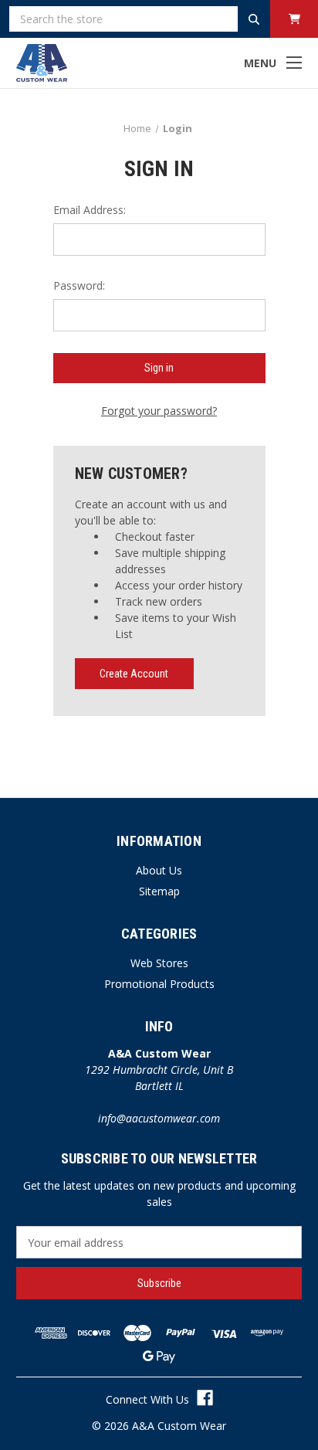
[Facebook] (205, 1398)
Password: (79, 285)
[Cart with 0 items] (294, 19)
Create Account (134, 673)
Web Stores (159, 963)
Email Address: (89, 209)
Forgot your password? (159, 410)
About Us (159, 870)
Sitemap (159, 891)
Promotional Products (159, 983)
